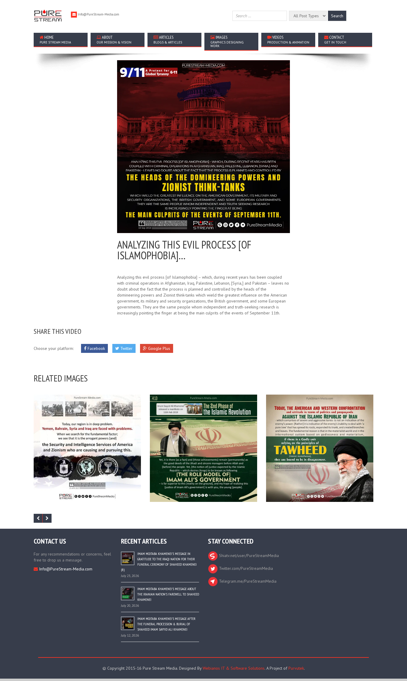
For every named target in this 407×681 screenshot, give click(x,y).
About (114, 39)
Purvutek (296, 668)
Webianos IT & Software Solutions (234, 668)
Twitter (126, 348)
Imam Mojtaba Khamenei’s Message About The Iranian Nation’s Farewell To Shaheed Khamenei (168, 594)
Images (227, 41)
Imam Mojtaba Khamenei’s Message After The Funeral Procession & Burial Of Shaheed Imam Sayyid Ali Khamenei (166, 624)
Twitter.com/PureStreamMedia (245, 568)
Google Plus (158, 348)
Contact (335, 39)
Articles (167, 39)
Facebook (95, 348)
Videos (288, 39)
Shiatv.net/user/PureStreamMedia (248, 555)
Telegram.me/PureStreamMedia (247, 581)
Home (55, 39)
